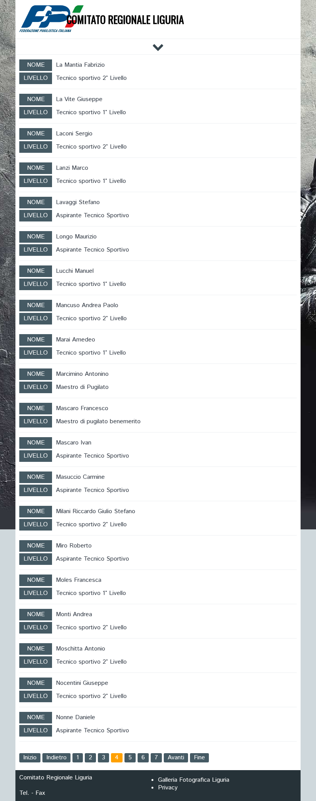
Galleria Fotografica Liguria (193, 780)
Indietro (56, 757)
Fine (199, 757)
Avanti (176, 757)
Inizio (30, 757)
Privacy (168, 787)
